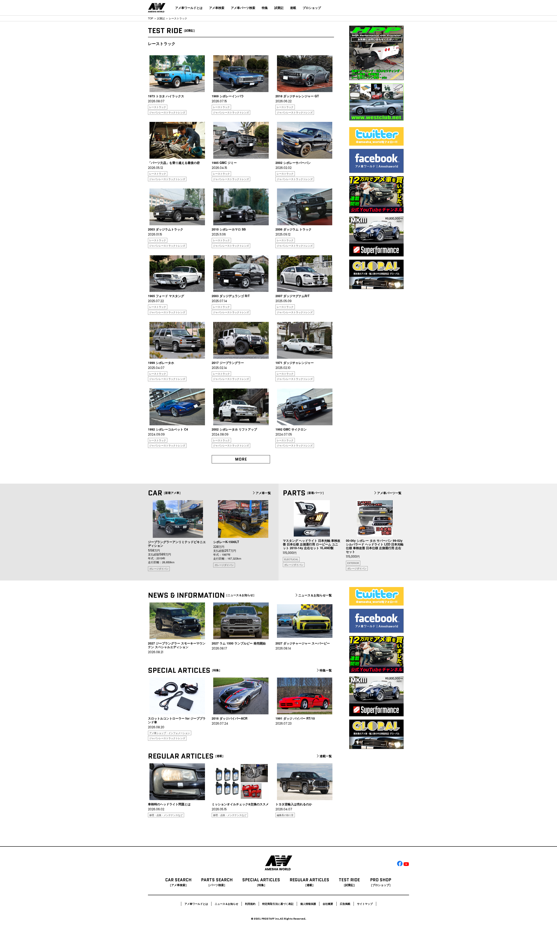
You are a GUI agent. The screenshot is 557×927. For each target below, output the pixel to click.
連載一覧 (326, 756)
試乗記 (279, 7)
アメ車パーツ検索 (243, 7)
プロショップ (312, 7)
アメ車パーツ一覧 (389, 493)
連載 (293, 7)
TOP (150, 18)
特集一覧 (326, 670)
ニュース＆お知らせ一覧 (315, 595)
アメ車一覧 (263, 493)
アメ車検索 (216, 7)
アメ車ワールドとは (189, 7)
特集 (265, 7)
